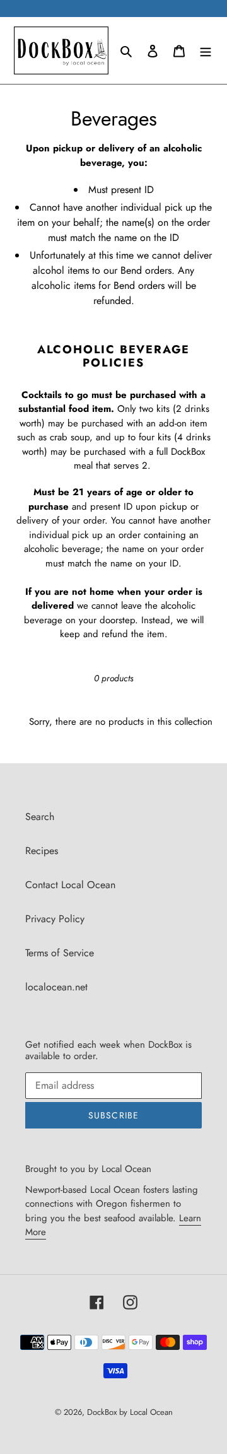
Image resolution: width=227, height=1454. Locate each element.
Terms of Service (59, 953)
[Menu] (205, 50)
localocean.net (56, 987)
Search (39, 816)
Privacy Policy (54, 919)
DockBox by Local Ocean (130, 1412)
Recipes (41, 850)
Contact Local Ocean (70, 884)
